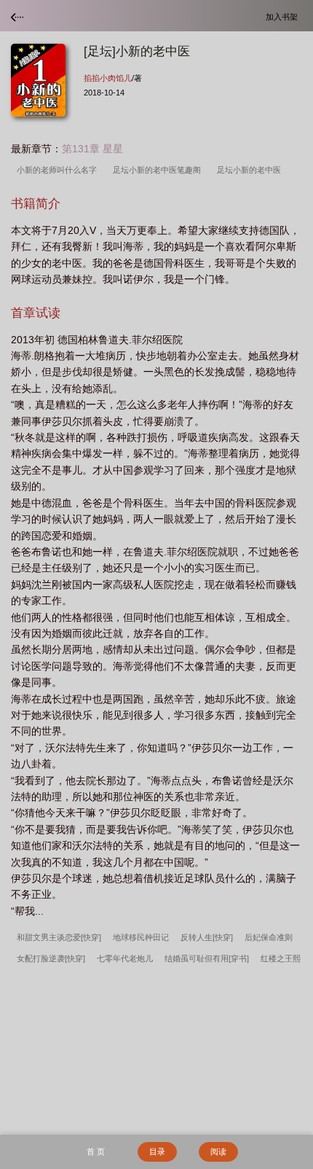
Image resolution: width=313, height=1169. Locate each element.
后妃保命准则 (269, 937)
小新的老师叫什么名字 (59, 169)
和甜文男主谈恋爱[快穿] (59, 937)
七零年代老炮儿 (125, 958)
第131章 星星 (92, 149)
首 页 (96, 1151)
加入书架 (284, 16)
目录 (157, 1151)
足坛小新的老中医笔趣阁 (159, 169)
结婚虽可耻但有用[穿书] (207, 958)
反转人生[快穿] (207, 937)
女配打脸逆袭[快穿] (51, 958)
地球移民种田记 (141, 937)
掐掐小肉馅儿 (108, 78)
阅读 (218, 1151)
